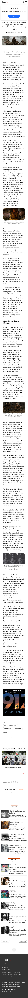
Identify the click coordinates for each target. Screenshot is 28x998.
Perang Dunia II (13, 725)
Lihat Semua (21, 748)
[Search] (23, 2)
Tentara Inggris (17, 728)
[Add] (14, 42)
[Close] (25, 7)
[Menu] (26, 2)
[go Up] (14, 949)
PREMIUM (14, 806)
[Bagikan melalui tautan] (11, 737)
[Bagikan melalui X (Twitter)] (8, 737)
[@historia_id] (6, 989)
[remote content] (14, 702)
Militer (5, 732)
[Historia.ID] (5, 2)
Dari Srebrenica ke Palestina (13, 767)
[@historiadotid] (9, 989)
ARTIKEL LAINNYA (14, 859)
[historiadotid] (3, 989)
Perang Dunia (7, 728)
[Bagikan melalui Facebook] (4, 737)
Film (5, 725)
